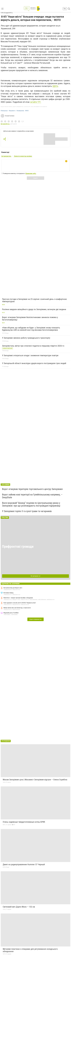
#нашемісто (12, 110)
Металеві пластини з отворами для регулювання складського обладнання (30, 950)
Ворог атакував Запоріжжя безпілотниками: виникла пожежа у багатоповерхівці (30, 318)
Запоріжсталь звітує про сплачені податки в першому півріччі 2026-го (33, 346)
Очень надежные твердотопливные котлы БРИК (24, 822)
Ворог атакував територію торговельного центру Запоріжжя (32, 489)
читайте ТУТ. (35, 102)
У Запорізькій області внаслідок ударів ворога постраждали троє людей (34, 363)
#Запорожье (4, 110)
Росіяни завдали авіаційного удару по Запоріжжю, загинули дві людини (34, 309)
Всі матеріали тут (35, 576)
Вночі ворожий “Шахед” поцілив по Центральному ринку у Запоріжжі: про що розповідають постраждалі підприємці (31, 504)
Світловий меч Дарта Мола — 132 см (19, 907)
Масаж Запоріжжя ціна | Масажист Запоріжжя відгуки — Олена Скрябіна (35, 779)
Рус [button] (65, 8)
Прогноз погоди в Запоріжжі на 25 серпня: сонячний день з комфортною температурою (34, 300)
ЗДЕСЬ (55, 86)
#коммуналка (20, 110)
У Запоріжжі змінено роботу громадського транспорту (26, 338)
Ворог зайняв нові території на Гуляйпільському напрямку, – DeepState (32, 496)
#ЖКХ (27, 110)
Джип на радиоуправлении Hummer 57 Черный (24, 864)
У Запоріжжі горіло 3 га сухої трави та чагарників (27, 511)
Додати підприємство (35, 619)
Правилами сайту (31, 173)
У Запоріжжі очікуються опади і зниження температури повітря (30, 355)
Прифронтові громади (18, 546)
